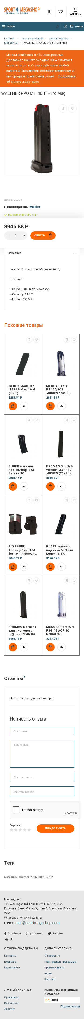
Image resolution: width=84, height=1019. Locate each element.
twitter (58, 933)
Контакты (10, 955)
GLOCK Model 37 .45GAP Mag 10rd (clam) (22, 389)
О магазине (52, 955)
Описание (14, 253)
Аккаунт (9, 1008)
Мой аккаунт (66, 26)
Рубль (79, 26)
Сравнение (11, 997)
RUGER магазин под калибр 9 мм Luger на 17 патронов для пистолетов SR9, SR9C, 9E (59, 550)
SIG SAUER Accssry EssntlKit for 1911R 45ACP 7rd (22, 550)
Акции (48, 973)
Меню (11, 26)
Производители (54, 967)
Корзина (75, 14)
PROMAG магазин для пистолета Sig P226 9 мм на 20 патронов (22, 630)
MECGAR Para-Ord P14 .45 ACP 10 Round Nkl (60, 630)
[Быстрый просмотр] (24, 406)
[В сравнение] (63, 108)
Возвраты (10, 961)
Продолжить (55, 828)
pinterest (36, 933)
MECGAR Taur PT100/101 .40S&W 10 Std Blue (57, 389)
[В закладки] (72, 108)
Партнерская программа (60, 961)
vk (11, 939)
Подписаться (70, 1006)
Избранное (11, 1003)
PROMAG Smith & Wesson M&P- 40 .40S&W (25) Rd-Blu (59, 470)
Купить (39, 235)
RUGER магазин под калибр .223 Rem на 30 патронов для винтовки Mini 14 (22, 470)
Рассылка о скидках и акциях (61, 991)
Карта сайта (12, 967)
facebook (14, 933)
